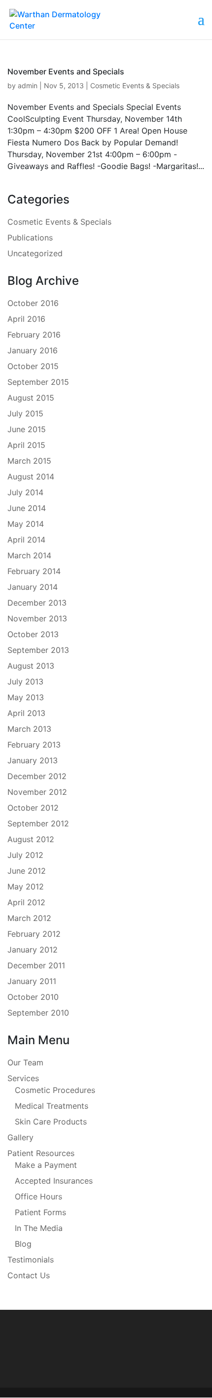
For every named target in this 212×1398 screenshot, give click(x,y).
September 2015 (38, 382)
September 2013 (38, 650)
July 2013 (25, 681)
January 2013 (32, 760)
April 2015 (26, 445)
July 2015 (25, 413)
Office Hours (38, 1196)
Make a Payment (46, 1165)
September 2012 (38, 823)
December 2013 (37, 603)
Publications (30, 237)
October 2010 (33, 997)
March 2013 (29, 729)
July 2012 (25, 855)
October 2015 (33, 366)
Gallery (20, 1137)
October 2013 (33, 634)
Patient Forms (40, 1212)
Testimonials (30, 1259)
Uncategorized (35, 253)
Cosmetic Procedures (55, 1090)
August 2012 (30, 839)
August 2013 (30, 666)
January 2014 (32, 587)
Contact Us (28, 1275)
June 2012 (26, 871)
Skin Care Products (51, 1121)
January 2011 (31, 981)
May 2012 (25, 886)
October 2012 (33, 808)
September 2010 (38, 1013)
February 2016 (34, 335)
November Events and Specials (65, 71)
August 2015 (30, 398)
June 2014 (26, 508)
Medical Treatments (51, 1106)
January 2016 (32, 350)
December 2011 (36, 965)
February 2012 (34, 934)
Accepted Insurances (54, 1181)
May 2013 (25, 697)
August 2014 (30, 476)
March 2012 (29, 918)
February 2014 (34, 571)
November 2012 (37, 792)
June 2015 (26, 429)
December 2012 (37, 776)
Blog (23, 1244)
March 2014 (29, 555)
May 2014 (25, 524)
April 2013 (26, 713)
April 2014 (26, 540)
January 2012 (32, 950)
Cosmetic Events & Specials (134, 85)
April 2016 (26, 319)
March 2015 (29, 461)
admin (27, 85)
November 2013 (37, 618)
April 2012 (26, 902)
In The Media (39, 1228)
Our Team (25, 1062)
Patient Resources (40, 1153)
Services (23, 1078)
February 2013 (34, 745)
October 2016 (33, 303)
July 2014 (25, 492)
